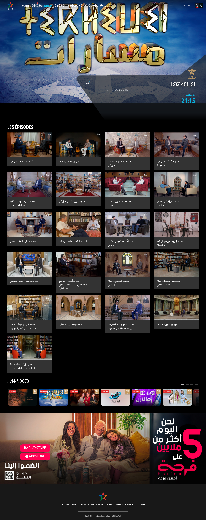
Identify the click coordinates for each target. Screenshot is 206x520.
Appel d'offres (114, 505)
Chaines (84, 505)
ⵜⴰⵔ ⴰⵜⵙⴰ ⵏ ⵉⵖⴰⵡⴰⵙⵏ (98, 5)
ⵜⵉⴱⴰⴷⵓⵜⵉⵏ (75, 5)
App (36, 456)
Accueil (25, 5)
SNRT (74, 505)
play (37, 448)
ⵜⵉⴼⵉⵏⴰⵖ (187, 5)
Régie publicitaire (135, 505)
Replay (48, 5)
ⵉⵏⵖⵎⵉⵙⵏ (59, 5)
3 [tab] (192, 384)
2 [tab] (187, 384)
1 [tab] (183, 384)
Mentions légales (114, 516)
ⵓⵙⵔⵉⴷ (37, 5)
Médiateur (97, 505)
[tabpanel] (22, 397)
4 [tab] (196, 384)
